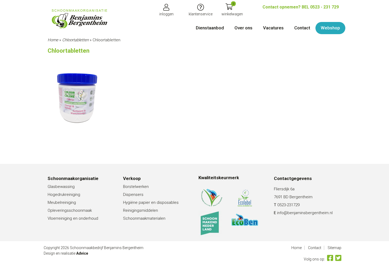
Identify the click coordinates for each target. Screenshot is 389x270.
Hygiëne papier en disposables (151, 202)
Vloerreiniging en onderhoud (73, 218)
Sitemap (334, 248)
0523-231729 (288, 204)
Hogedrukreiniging (64, 194)
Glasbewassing (61, 186)
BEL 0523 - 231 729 (301, 7)
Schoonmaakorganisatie (73, 178)
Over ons (243, 27)
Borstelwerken (136, 186)
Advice (82, 253)
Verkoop (132, 178)
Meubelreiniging (62, 202)
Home (53, 40)
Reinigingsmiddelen (140, 210)
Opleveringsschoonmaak (70, 210)
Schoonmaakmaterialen (144, 218)
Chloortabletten (75, 40)
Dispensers (133, 194)
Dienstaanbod (210, 27)
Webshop (330, 27)
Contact (302, 27)
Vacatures (273, 27)
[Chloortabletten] (79, 18)
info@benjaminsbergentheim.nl (305, 212)
